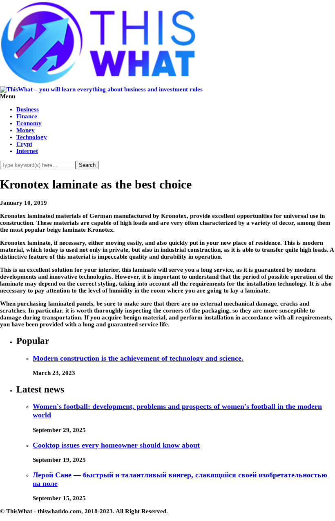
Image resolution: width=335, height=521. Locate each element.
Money (25, 130)
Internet (27, 151)
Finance (26, 116)
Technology (31, 137)
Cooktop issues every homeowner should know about (116, 445)
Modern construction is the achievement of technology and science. (138, 358)
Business (27, 109)
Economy (29, 123)
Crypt (24, 144)
